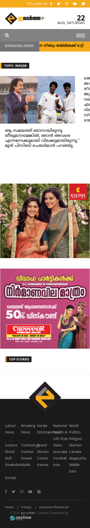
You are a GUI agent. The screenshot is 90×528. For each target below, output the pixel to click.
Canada (75, 451)
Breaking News (28, 428)
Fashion (27, 451)
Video (57, 445)
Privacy (26, 507)
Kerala (42, 425)
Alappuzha (77, 458)
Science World (11, 448)
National (60, 425)
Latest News (10, 428)
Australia (60, 451)
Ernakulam (13, 464)
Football (59, 458)
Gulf (8, 458)
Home (9, 507)
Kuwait (26, 458)
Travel (42, 445)
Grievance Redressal (53, 507)
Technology (29, 445)
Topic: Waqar (15, 66)
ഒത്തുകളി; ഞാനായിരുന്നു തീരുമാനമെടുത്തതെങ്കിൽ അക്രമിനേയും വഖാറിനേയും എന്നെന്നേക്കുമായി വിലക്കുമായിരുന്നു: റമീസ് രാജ (87, 99)
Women (75, 445)
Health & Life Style (60, 435)
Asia (56, 464)
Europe (10, 477)
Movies (43, 451)
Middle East (74, 467)
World (73, 425)
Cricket (42, 458)
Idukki (25, 464)
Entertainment (45, 432)
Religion (75, 438)
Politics (75, 432)
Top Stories (19, 359)
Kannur (42, 464)
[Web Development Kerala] (20, 518)
